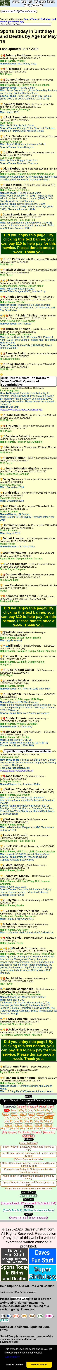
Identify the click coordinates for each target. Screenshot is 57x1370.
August (13, 1132)
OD (36, 1)
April (51, 1106)
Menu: (28, 1096)
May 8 (23, 1114)
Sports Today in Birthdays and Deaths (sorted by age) (28, 1101)
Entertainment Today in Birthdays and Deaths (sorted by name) (28, 1170)
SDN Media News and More (38, 1210)
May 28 (15, 1128)
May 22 (8, 1125)
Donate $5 (37, 5)
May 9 (31, 1114)
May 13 (18, 1117)
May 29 (25, 1128)
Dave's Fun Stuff (28, 1196)
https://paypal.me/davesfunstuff (16, 770)
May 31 (45, 1128)
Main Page (9, 1106)
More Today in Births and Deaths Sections (28, 1188)
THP (26, 5)
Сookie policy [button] (12, 1356)
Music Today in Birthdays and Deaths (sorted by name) (28, 1177)
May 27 (5, 1128)
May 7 (14, 1114)
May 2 (23, 1110)
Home (16, 1)
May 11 (51, 1114)
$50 (32, 1316)
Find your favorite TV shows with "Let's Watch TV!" (28, 1203)
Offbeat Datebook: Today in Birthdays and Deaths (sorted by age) (28, 1164)
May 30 (35, 1128)
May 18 (18, 1121)
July (4, 1132)
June (53, 1128)
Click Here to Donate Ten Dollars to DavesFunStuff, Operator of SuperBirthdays (25, 381)
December (28, 1136)
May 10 (41, 1114)
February (33, 1106)
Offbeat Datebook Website (28, 1159)
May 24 (29, 1125)
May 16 (49, 1117)
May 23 (18, 1125)
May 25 (39, 1125)
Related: (28, 1139)
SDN (42, 1)
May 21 (49, 1121)
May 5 (49, 1110)
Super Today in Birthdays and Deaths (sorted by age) (28, 1148)
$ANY (5, 1320)
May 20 (39, 1121)
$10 (16, 1316)
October (37, 1132)
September (25, 1132)
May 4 (40, 1110)
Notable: (28, 1206)
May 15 (39, 1117)
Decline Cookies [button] (14, 1364)
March (43, 1106)
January (21, 1106)
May (7, 1110)
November (49, 1132)
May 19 (29, 1121)
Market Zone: (28, 1192)
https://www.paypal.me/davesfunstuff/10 (21, 409)
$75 (40, 1316)
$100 (49, 1316)
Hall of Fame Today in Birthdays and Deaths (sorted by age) (28, 1154)
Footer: (28, 1214)
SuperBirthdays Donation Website (27, 751)
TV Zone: (29, 1199)
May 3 (32, 1110)
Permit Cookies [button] (39, 1364)
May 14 (29, 1117)
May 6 (5, 1114)
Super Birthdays (28, 1143)
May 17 (8, 1121)
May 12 (8, 1117)
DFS (23, 1)
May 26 (49, 1125)
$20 (24, 1316)
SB (30, 1)
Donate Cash (20, 1298)
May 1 (14, 1110)
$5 (8, 1316)
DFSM (50, 1)
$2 (2, 1316)
